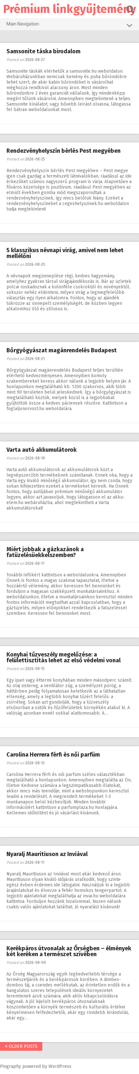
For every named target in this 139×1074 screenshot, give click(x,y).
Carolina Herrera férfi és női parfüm (53, 754)
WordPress (59, 1066)
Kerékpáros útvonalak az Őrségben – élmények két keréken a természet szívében (68, 951)
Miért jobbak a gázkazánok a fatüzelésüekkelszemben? (45, 552)
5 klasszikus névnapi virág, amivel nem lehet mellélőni (64, 253)
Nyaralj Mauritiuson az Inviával (47, 854)
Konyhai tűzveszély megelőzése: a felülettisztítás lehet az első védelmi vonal (63, 657)
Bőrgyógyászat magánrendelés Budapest (61, 350)
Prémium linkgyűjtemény (69, 9)
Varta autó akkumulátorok (41, 449)
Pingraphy (10, 1066)
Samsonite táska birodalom (43, 51)
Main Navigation (22, 23)
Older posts (22, 1046)
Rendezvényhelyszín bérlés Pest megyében (63, 150)
